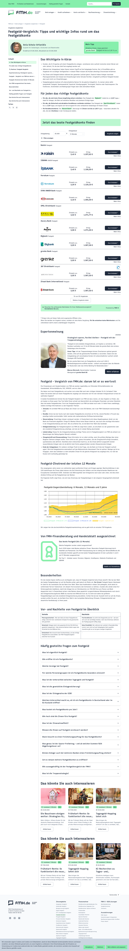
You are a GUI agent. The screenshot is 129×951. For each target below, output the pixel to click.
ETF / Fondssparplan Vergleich (63, 912)
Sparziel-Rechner (83, 916)
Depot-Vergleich (60, 910)
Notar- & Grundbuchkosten (85, 929)
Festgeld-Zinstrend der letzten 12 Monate (68, 463)
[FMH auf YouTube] (14, 918)
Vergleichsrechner (105, 906)
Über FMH (11, 4)
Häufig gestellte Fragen (56, 4)
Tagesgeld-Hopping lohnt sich (106, 815)
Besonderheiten (51, 575)
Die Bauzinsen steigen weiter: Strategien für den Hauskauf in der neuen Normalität (52, 817)
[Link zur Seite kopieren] (9, 107)
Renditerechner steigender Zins (86, 906)
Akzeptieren (89, 947)
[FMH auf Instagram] (10, 918)
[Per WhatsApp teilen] (16, 107)
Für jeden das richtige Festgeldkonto (64, 93)
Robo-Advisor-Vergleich (62, 933)
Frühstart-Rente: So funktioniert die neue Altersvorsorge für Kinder (79, 817)
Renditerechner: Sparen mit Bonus (87, 908)
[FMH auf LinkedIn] (19, 918)
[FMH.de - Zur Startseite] (24, 12)
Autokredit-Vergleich (61, 906)
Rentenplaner (82, 912)
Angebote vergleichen (31, 24)
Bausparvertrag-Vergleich (62, 908)
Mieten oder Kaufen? (84, 927)
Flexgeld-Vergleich (60, 916)
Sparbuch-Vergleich (61, 935)
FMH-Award (104, 915)
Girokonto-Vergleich (61, 921)
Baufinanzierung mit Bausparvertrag (88, 931)
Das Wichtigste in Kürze (56, 59)
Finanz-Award (104, 921)
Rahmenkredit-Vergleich (62, 927)
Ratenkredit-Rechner (84, 919)
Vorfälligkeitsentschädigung (85, 937)
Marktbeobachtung (105, 904)
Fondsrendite (82, 910)
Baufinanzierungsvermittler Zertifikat (110, 919)
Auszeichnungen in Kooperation (109, 917)
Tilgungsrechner (83, 933)
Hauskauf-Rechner (83, 925)
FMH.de (10, 24)
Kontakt (68, 4)
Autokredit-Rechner (83, 921)
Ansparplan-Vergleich (61, 904)
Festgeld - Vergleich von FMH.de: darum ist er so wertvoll (78, 381)
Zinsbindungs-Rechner (84, 935)
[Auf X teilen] (13, 107)
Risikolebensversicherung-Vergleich (65, 931)
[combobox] (99, 4)
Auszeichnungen (41, 4)
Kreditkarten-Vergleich (61, 925)
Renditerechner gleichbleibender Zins (88, 904)
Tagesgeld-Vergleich (61, 937)
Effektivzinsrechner (83, 923)
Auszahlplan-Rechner (84, 914)
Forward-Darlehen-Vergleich (63, 919)
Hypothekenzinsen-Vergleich (63, 923)
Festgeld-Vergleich (60, 914)
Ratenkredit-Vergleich (61, 929)
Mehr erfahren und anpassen (116, 947)
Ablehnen (100, 947)
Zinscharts (103, 908)
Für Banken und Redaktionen (25, 4)
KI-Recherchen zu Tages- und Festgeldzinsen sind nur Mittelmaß (106, 872)
